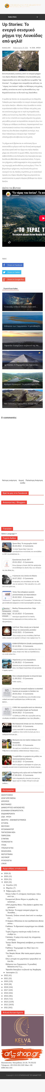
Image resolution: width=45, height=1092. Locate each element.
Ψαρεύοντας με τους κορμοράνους (24, 660)
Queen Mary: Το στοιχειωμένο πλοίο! (24, 543)
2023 (6, 882)
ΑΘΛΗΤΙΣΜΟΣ (7, 795)
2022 (6, 975)
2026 (6, 873)
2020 (6, 981)
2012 (6, 1005)
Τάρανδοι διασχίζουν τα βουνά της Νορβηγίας (23, 969)
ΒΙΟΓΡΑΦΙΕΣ (6, 804)
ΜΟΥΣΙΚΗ (5, 826)
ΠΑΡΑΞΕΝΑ (5, 835)
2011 (6, 1007)
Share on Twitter (14, 272)
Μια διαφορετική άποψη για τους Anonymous (27, 724)
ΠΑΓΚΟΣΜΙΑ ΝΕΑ (8, 832)
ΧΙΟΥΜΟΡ (5, 857)
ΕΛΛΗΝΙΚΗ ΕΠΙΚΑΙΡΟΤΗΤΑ (12, 811)
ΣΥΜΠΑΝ (5, 839)
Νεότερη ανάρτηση (9, 480)
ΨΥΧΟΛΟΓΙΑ (6, 860)
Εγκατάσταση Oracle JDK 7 (21, 560)
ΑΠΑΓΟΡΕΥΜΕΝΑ (8, 798)
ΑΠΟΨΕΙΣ (5, 801)
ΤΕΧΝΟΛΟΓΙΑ (6, 842)
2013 (6, 1002)
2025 (6, 876)
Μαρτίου (9, 888)
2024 (6, 879)
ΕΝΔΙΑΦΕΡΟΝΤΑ (8, 814)
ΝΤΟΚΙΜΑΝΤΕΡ (7, 829)
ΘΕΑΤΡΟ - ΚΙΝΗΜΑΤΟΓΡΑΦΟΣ (13, 820)
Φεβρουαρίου (11, 891)
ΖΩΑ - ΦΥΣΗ (36, 47)
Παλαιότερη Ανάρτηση (34, 480)
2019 (6, 984)
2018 (6, 987)
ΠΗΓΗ (4, 259)
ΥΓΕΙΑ (3, 845)
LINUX (3, 863)
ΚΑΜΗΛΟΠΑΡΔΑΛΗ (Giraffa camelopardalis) (27, 643)
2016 (6, 993)
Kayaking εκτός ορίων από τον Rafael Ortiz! (27, 773)
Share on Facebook (15, 265)
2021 (6, 978)
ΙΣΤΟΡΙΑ (4, 823)
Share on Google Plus (16, 279)
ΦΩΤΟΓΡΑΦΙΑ (6, 854)
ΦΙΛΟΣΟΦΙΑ (6, 851)
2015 (6, 996)
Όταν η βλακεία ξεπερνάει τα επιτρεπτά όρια (27, 676)
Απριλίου (10, 885)
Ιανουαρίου (10, 972)
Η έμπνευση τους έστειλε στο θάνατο (24, 576)
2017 (6, 990)
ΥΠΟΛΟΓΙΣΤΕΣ (7, 848)
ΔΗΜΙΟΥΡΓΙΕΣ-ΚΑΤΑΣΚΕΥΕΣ (13, 807)
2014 (6, 999)
